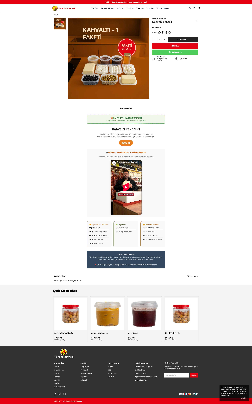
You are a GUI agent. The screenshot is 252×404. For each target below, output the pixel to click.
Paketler (95, 8)
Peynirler (130, 8)
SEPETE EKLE (183, 40)
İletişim (110, 367)
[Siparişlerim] (194, 8)
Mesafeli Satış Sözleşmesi (143, 367)
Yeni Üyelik (84, 370)
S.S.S (109, 370)
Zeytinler (120, 8)
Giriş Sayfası (85, 367)
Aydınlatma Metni (141, 373)
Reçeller (150, 8)
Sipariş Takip (112, 373)
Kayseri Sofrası (107, 8)
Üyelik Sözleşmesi (141, 380)
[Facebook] (55, 394)
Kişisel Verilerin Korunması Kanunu (146, 377)
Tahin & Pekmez (162, 8)
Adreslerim (84, 380)
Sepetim (84, 377)
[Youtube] (64, 394)
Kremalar (140, 8)
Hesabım (111, 377)
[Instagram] (59, 394)
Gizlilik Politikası (140, 370)
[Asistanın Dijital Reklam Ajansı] (81, 401)
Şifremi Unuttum (86, 373)
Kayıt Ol (194, 375)
